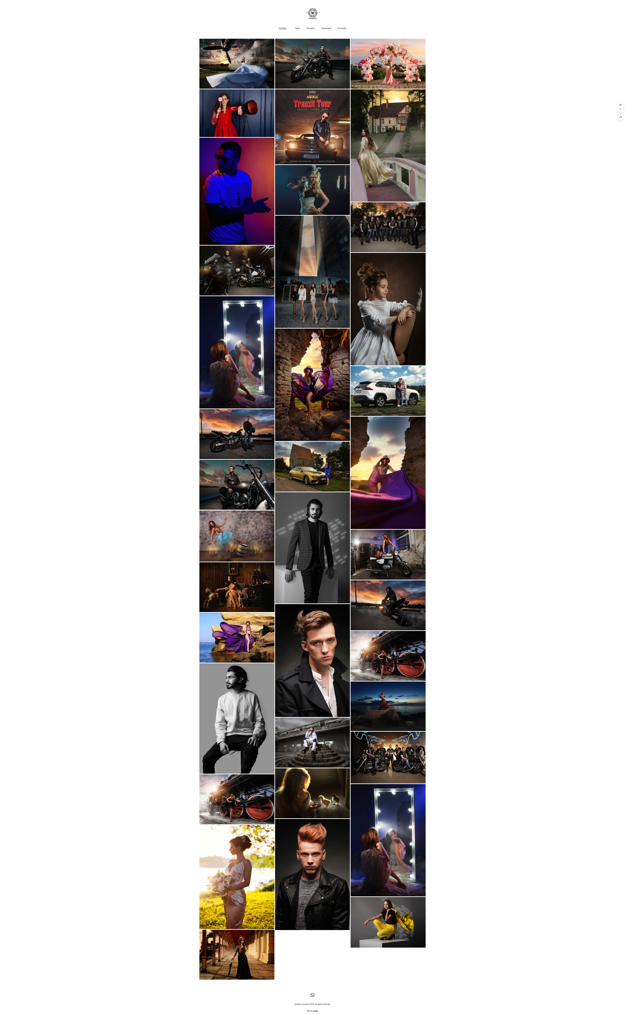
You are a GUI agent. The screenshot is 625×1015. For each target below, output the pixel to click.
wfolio (315, 1011)
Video (297, 28)
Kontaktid (342, 28)
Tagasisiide (326, 28)
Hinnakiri (311, 28)
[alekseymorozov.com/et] (313, 14)
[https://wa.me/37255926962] (313, 995)
